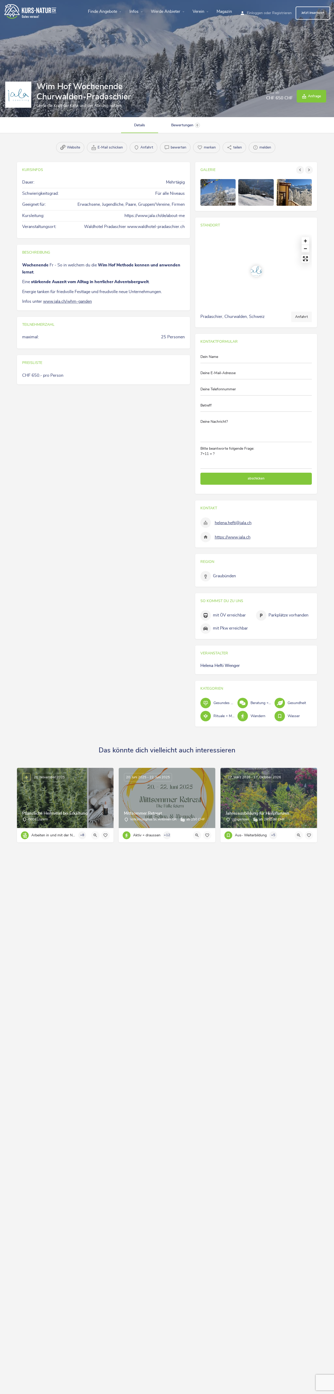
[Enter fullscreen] (305, 258)
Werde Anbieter (165, 11)
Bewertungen (184, 125)
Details (139, 125)
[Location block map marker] (256, 271)
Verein (198, 11)
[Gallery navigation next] (309, 170)
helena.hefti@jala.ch (233, 523)
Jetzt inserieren (312, 13)
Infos (134, 11)
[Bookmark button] (105, 835)
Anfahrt (301, 317)
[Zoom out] (305, 248)
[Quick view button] (95, 835)
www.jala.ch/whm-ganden (67, 301)
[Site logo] (31, 11)
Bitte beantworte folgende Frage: (227, 451)
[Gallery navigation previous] (300, 170)
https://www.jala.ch (232, 537)
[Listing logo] (18, 95)
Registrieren (282, 13)
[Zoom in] (305, 241)
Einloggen (255, 13)
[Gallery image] (218, 192)
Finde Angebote (102, 11)
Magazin (224, 11)
